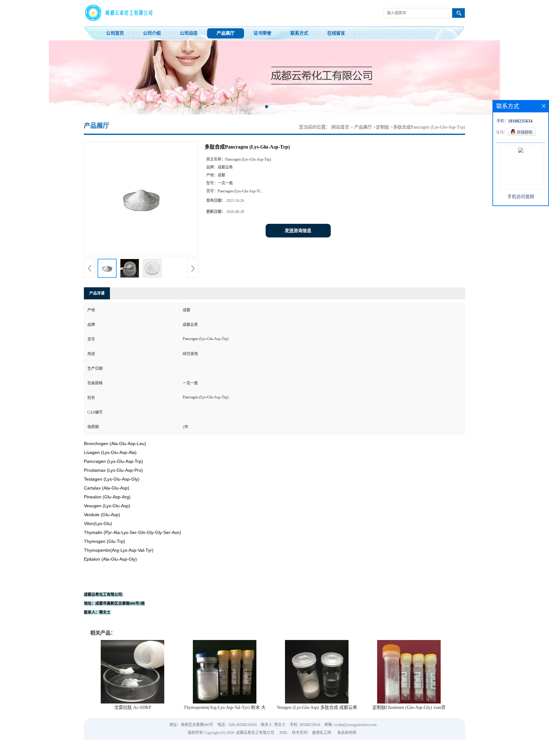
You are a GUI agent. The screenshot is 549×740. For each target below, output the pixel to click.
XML (283, 732)
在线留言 (336, 33)
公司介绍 (152, 33)
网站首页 (340, 127)
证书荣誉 (262, 33)
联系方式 (299, 33)
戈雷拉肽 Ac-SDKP (132, 707)
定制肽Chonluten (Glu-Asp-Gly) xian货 (408, 707)
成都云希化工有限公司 (255, 732)
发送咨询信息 (298, 230)
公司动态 (189, 33)
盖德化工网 (321, 732)
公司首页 (115, 33)
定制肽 (382, 127)
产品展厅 (225, 33)
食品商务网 (346, 732)
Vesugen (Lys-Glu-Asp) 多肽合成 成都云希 (317, 707)
